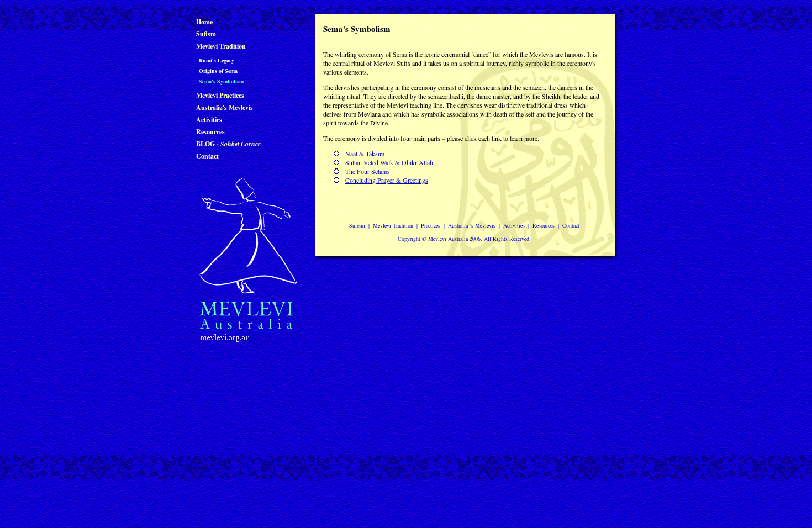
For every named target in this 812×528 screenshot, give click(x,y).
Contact (207, 156)
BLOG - (228, 144)
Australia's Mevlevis (224, 107)
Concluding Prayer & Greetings (386, 180)
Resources (210, 131)
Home (204, 22)
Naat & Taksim (364, 153)
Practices (430, 225)
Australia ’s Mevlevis (471, 225)
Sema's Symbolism (221, 81)
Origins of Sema (218, 71)
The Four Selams (367, 171)
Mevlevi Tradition (221, 46)
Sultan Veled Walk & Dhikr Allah (389, 162)
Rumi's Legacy (216, 60)
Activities (209, 119)
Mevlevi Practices (220, 95)
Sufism (206, 34)
